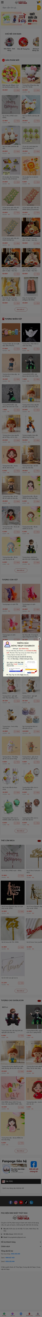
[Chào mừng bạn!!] (21, 658)
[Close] (39, 639)
